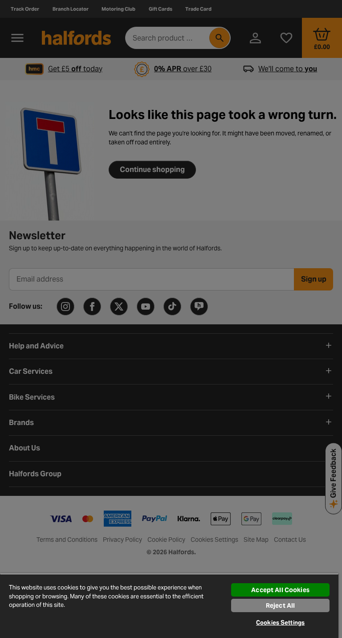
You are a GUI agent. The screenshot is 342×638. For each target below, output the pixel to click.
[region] (169, 605)
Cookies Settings (280, 622)
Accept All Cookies (280, 590)
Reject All (280, 605)
